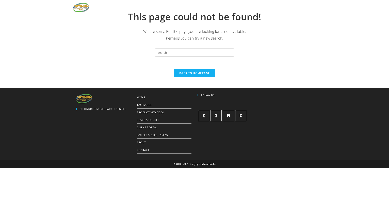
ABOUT (141, 142)
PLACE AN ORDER (148, 120)
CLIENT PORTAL (147, 127)
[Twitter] (203, 115)
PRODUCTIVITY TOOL (150, 112)
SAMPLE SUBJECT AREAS (152, 135)
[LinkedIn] (240, 115)
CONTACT (143, 150)
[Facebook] (216, 115)
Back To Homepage (194, 73)
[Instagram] (228, 115)
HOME (141, 97)
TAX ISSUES (144, 105)
